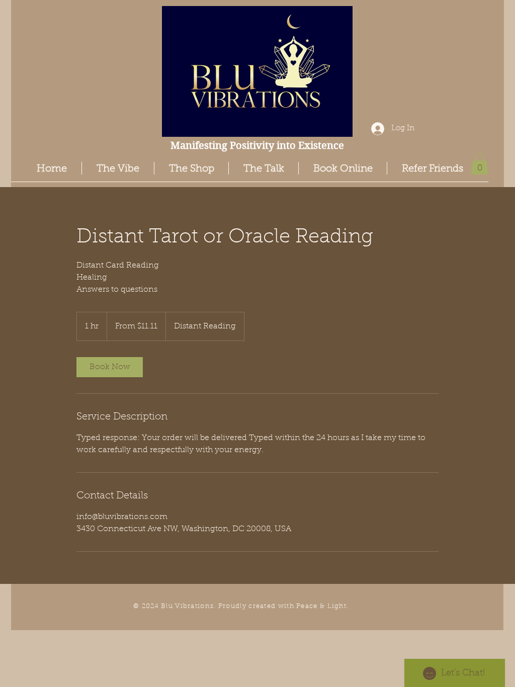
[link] (109, 367)
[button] (479, 164)
